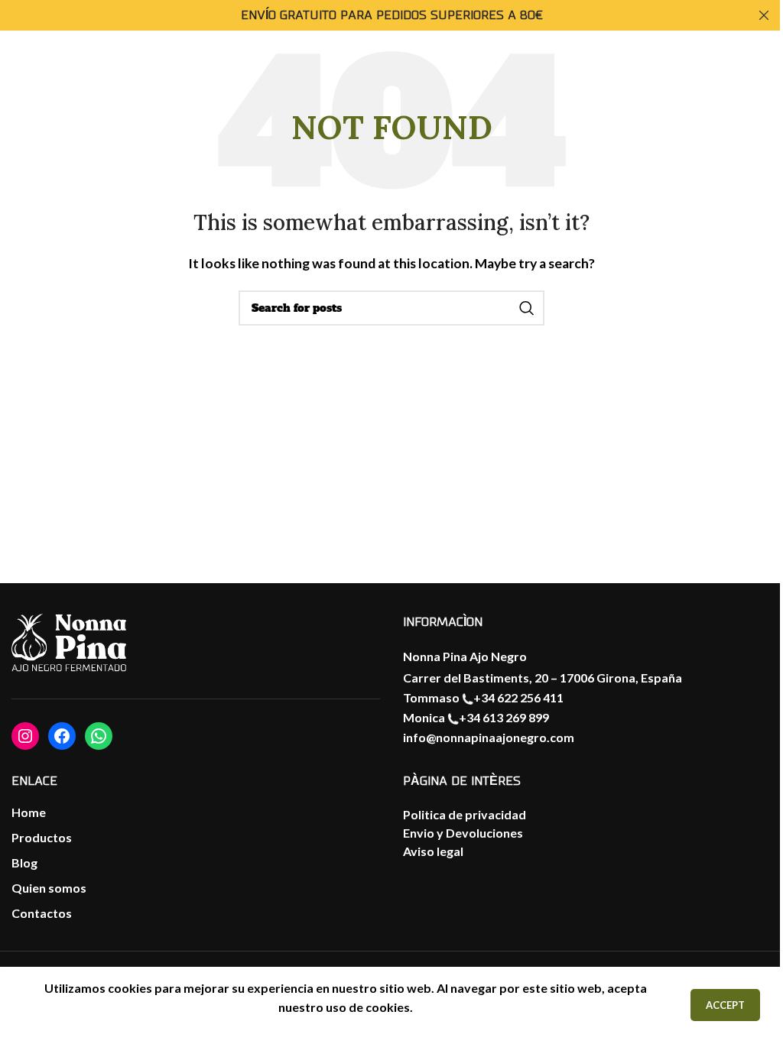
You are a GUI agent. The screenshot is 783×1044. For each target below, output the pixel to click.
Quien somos (48, 887)
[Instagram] (25, 736)
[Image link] (68, 643)
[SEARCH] (526, 308)
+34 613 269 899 (504, 717)
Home (28, 812)
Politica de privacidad (464, 814)
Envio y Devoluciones (463, 832)
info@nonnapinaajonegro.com (488, 737)
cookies (388, 1007)
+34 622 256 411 (518, 697)
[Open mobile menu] (26, 82)
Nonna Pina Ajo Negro (465, 656)
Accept (725, 1005)
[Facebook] (62, 736)
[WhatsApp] (98, 736)
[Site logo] (736, 81)
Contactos (41, 913)
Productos (41, 837)
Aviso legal (433, 851)
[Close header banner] (764, 15)
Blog (24, 862)
